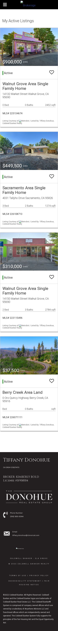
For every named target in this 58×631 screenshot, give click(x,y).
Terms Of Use (17, 575)
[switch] (52, 72)
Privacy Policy (39, 575)
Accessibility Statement (25, 581)
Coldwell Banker (21, 558)
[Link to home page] (29, 4)
